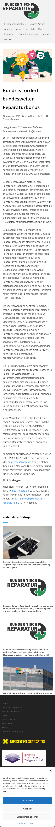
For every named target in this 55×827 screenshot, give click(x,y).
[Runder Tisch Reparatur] (20, 19)
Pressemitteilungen (11, 119)
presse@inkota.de (21, 462)
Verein (7, 29)
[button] (50, 770)
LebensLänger (38, 29)
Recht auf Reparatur (14, 24)
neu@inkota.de (20, 490)
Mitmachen (9, 34)
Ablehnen (27, 808)
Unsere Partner (37, 24)
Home (5, 703)
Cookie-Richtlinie (26, 823)
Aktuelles (20, 29)
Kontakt (46, 34)
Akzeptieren (27, 800)
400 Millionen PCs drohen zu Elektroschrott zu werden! (27, 693)
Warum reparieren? (11, 711)
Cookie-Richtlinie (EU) (12, 731)
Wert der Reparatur (29, 34)
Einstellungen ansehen (27, 817)
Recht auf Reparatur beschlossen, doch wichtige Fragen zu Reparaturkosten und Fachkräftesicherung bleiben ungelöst (26, 565)
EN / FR (7, 39)
